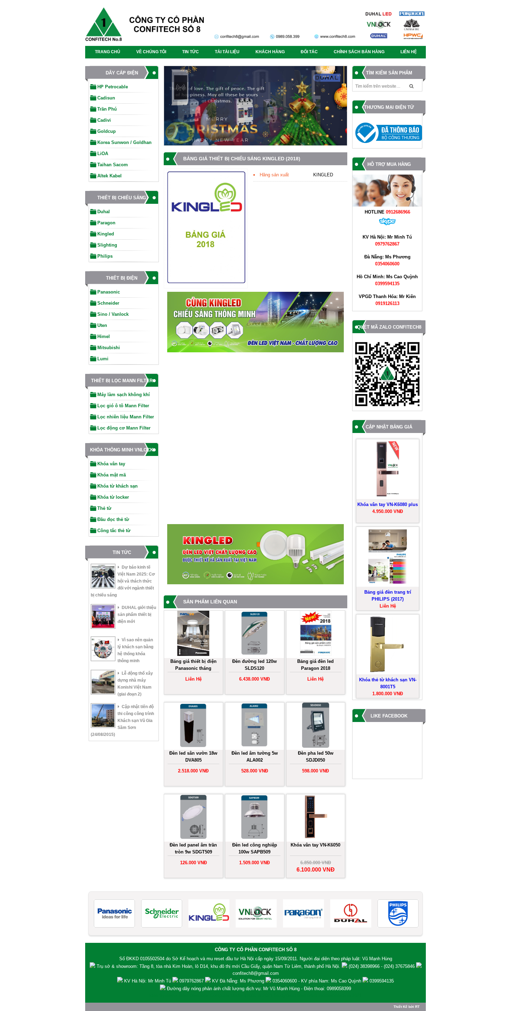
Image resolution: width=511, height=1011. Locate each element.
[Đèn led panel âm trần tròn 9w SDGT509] (193, 818)
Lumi (102, 358)
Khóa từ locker (113, 497)
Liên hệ (408, 51)
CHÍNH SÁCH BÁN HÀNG (359, 51)
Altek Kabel (109, 175)
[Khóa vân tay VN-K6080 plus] (387, 469)
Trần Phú (107, 109)
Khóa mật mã (111, 475)
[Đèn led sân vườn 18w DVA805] (193, 726)
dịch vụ (253, 988)
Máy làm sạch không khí (123, 394)
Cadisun (106, 98)
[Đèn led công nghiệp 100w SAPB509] (254, 818)
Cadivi (104, 120)
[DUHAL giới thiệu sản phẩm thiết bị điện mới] (103, 617)
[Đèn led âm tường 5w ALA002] (254, 726)
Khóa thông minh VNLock (121, 449)
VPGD (365, 296)
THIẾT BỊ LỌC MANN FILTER (122, 380)
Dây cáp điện (122, 72)
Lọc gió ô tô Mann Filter (123, 405)
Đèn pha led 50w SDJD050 (315, 757)
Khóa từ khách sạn (117, 486)
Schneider (108, 303)
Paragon (106, 222)
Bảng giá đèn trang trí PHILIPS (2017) (387, 595)
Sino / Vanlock (113, 314)
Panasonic (108, 292)
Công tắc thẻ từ (113, 530)
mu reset (215, 958)
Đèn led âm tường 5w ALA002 (255, 757)
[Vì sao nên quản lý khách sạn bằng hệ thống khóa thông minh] (103, 649)
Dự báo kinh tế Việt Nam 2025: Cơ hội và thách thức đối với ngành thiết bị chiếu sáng (123, 581)
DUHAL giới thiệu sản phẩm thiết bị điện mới (136, 614)
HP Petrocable (112, 86)
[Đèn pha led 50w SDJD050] (315, 726)
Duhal (103, 211)
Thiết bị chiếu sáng (121, 197)
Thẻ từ (104, 508)
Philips (105, 256)
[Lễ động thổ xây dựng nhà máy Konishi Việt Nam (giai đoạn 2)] (103, 683)
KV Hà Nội (134, 981)
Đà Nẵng (373, 256)
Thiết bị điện (121, 278)
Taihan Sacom (112, 164)
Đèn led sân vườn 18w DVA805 (193, 757)
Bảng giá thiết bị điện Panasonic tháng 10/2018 (193, 665)
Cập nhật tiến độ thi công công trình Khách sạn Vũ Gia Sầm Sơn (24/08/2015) (122, 720)
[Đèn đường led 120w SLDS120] (254, 634)
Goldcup (106, 131)
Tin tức (190, 51)
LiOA (102, 153)
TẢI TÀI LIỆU (227, 51)
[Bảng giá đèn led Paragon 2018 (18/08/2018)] (315, 634)
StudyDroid (285, 995)
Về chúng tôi (151, 51)
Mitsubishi (108, 347)
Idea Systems (163, 995)
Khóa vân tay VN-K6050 (315, 845)
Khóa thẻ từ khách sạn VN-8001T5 (387, 683)
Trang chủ (107, 51)
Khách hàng (270, 51)
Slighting (107, 245)
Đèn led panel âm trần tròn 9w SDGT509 (193, 848)
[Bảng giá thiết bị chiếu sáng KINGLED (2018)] (206, 284)
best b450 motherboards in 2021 (329, 995)
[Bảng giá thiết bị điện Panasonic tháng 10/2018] (193, 634)
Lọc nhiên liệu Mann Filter (125, 416)
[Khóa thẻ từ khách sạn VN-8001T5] (387, 644)
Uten (102, 325)
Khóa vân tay (111, 463)
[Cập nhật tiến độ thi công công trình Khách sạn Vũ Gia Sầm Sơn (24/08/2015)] (103, 716)
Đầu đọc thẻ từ (113, 519)
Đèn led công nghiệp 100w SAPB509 (254, 848)
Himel (103, 336)
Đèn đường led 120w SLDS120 (254, 665)
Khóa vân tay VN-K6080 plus (387, 504)
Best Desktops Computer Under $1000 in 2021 (225, 995)
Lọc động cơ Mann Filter (124, 428)
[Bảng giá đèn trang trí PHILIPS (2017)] (387, 557)
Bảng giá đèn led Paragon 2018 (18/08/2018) (315, 665)
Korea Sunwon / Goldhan (124, 142)
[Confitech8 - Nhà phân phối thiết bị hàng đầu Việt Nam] (255, 26)
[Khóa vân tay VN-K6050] (315, 818)
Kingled (105, 233)
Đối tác (309, 51)
